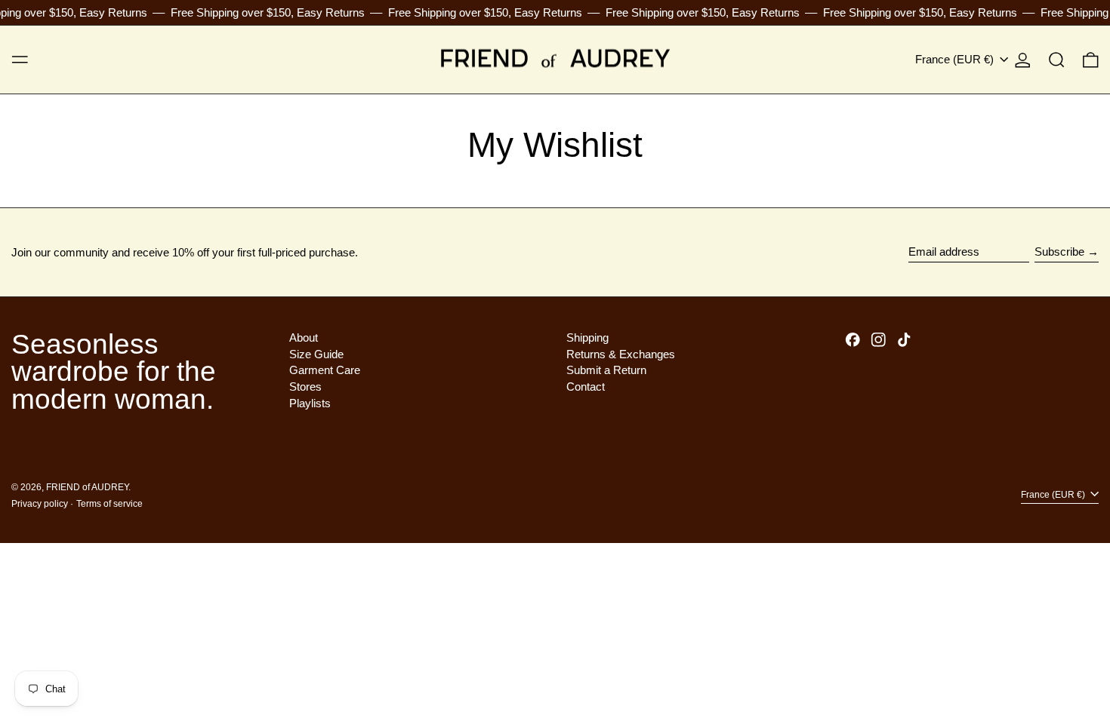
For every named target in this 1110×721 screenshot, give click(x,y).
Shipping (587, 337)
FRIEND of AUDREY (87, 487)
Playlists (310, 403)
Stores (305, 386)
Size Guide (316, 354)
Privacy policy (39, 504)
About (303, 337)
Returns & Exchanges (620, 354)
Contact (585, 386)
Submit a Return (606, 370)
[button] (1056, 59)
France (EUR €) (956, 59)
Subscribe (1059, 251)
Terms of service (109, 504)
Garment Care (324, 370)
